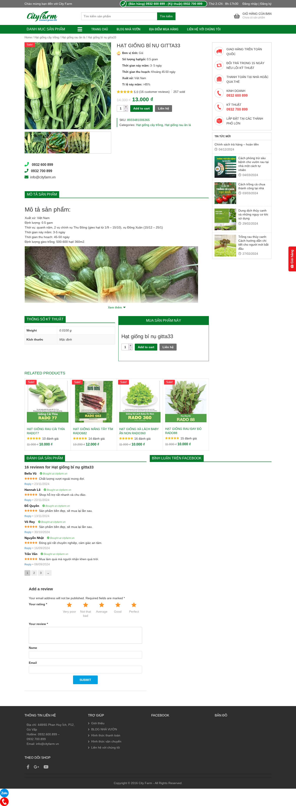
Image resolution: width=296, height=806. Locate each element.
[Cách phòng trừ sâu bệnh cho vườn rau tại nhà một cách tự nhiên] (225, 167)
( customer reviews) (155, 91)
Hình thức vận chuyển (106, 741)
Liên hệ (163, 108)
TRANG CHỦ (99, 29)
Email (33, 662)
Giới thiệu (97, 723)
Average (101, 611)
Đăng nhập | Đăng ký (257, 3)
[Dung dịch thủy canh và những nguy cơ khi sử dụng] (225, 219)
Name (33, 647)
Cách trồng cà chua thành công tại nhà (251, 186)
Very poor (69, 611)
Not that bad (85, 613)
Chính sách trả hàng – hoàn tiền (237, 144)
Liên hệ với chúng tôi (204, 29)
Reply (27, 484)
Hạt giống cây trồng (46, 37)
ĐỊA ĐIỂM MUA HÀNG (163, 29)
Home (28, 37)
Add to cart (141, 108)
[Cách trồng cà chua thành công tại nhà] (225, 193)
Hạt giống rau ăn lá (73, 37)
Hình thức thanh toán (105, 735)
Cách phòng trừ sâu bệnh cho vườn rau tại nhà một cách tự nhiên (253, 164)
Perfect (134, 611)
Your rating (38, 604)
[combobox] (119, 16)
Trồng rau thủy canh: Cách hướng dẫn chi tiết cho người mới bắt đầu (253, 242)
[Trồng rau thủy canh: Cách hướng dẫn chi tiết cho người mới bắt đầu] (225, 245)
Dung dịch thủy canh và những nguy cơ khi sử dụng (253, 214)
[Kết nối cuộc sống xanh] (42, 16)
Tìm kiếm (166, 16)
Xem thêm (115, 307)
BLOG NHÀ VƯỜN (128, 29)
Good (118, 611)
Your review (38, 624)
